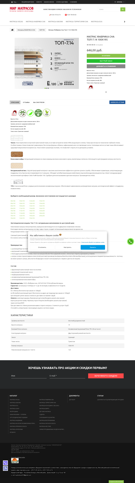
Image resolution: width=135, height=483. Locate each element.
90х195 (13, 215)
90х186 (13, 211)
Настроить (67, 247)
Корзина (119, 2)
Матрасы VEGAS (14, 399)
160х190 (42, 206)
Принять (93, 247)
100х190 (22, 201)
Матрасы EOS (14, 405)
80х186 (13, 201)
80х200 (13, 208)
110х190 (22, 208)
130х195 (32, 206)
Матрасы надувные (16, 420)
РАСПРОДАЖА (14, 411)
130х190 (32, 203)
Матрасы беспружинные (47, 420)
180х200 (42, 213)
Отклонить (42, 247)
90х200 (13, 218)
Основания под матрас (47, 417)
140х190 (32, 211)
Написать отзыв (117, 102)
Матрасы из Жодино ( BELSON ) (49, 405)
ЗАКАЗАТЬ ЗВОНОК (131, 241)
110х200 (22, 213)
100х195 (22, 203)
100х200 (22, 206)
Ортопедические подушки (18, 417)
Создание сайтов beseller (116, 481)
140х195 (32, 213)
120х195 (22, 218)
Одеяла (41, 414)
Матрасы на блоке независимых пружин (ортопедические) (23, 423)
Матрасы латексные (16, 429)
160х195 (42, 208)
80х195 (13, 206)
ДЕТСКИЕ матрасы (45, 411)
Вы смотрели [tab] (38, 102)
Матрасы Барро (44, 408)
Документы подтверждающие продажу (110, 399)
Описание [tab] (15, 102)
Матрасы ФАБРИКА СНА (46, 399)
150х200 (42, 203)
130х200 (32, 208)
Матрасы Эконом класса (47, 423)
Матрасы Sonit (14, 408)
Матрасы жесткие (45, 426)
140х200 (32, 215)
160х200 (42, 211)
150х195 (42, 201)
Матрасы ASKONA (15, 402)
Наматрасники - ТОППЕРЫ (18, 414)
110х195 (22, 211)
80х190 (13, 203)
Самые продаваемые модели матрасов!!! (53, 429)
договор (72, 399)
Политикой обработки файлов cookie (92, 242)
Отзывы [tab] (26, 102)
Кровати (12, 432)
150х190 (32, 218)
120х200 (32, 201)
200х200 (42, 215)
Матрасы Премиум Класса (18, 426)
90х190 (13, 213)
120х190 (22, 215)
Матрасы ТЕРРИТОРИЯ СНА (47, 402)
